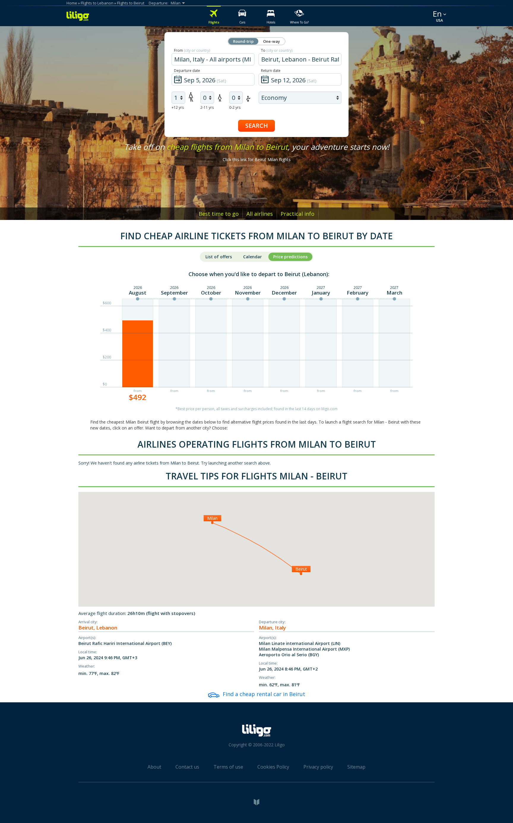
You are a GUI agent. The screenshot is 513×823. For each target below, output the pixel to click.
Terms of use (228, 767)
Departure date (187, 70)
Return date (271, 70)
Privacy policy (318, 767)
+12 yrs (178, 107)
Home (71, 3)
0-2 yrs (234, 107)
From (192, 50)
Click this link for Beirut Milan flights (257, 159)
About (154, 767)
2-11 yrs (207, 107)
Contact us (187, 767)
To (276, 50)
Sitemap (356, 767)
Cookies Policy (273, 767)
